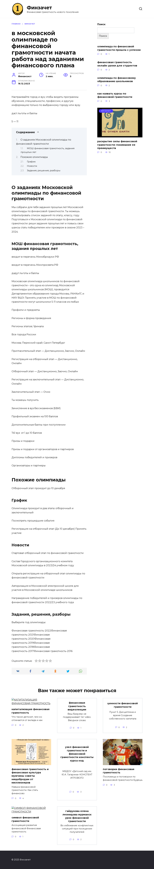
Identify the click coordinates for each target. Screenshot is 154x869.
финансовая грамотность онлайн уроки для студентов (117, 64)
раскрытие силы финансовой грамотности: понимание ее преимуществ (117, 145)
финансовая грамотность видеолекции (77, 706)
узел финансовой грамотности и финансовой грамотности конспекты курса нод (77, 754)
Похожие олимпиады (34, 157)
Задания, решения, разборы (43, 170)
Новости (32, 166)
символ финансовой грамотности (25, 819)
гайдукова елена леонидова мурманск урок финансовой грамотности (76, 816)
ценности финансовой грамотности (122, 705)
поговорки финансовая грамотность (118, 771)
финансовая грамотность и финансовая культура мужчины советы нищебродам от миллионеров (30, 776)
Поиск (101, 24)
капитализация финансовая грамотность (30, 711)
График (31, 161)
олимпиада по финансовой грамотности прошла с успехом (119, 48)
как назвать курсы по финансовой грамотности (114, 95)
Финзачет (39, 8)
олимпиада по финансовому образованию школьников (116, 79)
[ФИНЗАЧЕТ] (119, 135)
